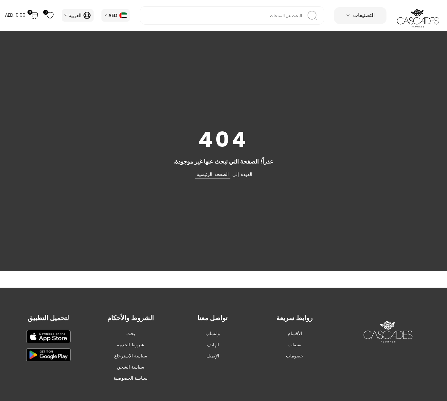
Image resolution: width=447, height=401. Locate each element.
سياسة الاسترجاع (130, 356)
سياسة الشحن (130, 367)
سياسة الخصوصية (131, 378)
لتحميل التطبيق (48, 317)
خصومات (294, 356)
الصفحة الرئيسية (213, 174)
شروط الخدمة (130, 344)
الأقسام (295, 333)
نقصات (294, 344)
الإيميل (212, 356)
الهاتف (213, 344)
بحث (130, 333)
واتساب (213, 333)
